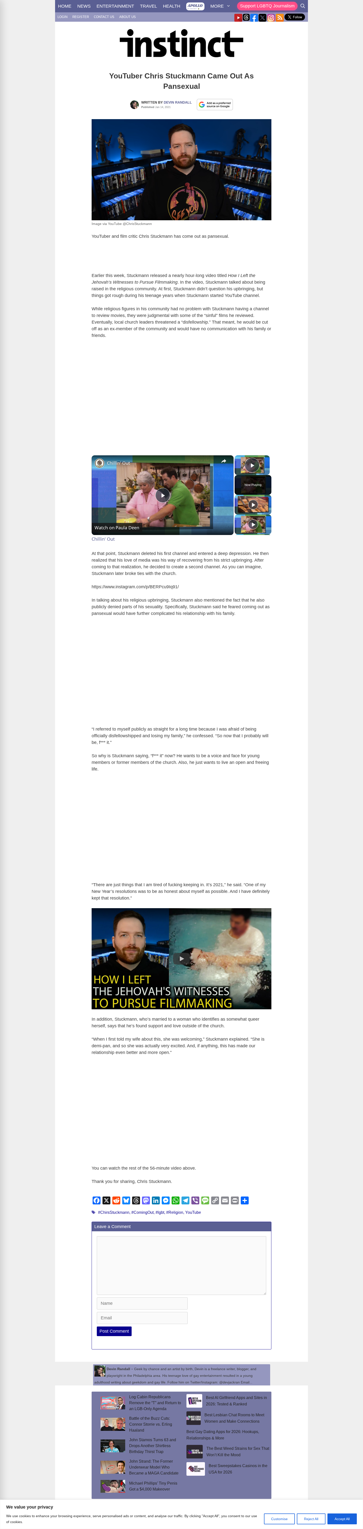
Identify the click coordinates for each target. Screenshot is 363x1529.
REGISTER (80, 17)
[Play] (253, 505)
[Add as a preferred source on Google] (215, 104)
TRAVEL (148, 6)
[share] (223, 460)
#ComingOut (142, 1212)
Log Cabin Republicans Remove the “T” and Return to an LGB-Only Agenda (155, 1403)
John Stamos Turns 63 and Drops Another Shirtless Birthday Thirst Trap (152, 1446)
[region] (181, 1514)
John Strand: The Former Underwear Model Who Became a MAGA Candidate (154, 1467)
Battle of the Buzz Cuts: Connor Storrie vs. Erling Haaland (150, 1424)
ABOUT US (127, 17)
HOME (64, 6)
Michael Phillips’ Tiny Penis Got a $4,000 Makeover (153, 1486)
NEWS (84, 6)
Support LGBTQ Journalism (267, 5)
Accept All (342, 1519)
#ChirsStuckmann (113, 1212)
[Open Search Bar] (303, 6)
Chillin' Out (118, 463)
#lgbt (160, 1212)
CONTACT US (104, 17)
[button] (181, 958)
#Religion (174, 1212)
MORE (217, 6)
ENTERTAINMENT (115, 6)
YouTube (193, 1212)
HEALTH (171, 6)
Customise (279, 1519)
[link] (99, 463)
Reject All (311, 1519)
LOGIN (62, 17)
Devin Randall (178, 102)
